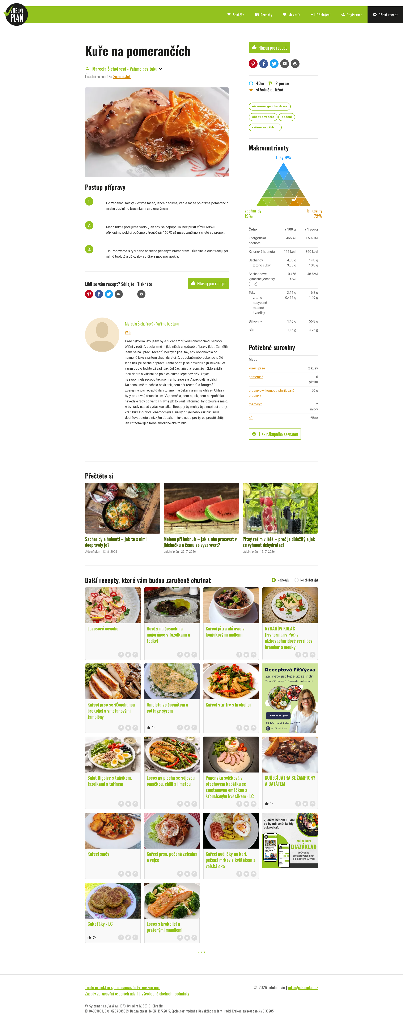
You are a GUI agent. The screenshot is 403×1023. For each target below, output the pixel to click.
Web (128, 332)
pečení (287, 117)
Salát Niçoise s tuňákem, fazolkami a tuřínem (110, 780)
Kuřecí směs (98, 853)
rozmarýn (255, 404)
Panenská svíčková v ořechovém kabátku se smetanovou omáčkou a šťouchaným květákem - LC (230, 786)
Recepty (263, 14)
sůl (251, 418)
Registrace (351, 14)
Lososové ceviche (103, 628)
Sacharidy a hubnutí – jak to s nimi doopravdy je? (116, 541)
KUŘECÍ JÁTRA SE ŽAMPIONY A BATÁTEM (290, 780)
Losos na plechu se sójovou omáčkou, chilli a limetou (171, 780)
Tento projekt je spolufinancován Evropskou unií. (122, 987)
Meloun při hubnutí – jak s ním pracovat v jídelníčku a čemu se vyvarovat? (200, 541)
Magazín (291, 14)
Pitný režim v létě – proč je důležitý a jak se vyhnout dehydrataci (279, 541)
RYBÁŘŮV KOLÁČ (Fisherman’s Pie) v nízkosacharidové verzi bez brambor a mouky (289, 637)
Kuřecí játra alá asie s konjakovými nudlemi (225, 631)
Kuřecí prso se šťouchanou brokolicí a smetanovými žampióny (111, 710)
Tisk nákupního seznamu (275, 434)
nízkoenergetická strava (269, 106)
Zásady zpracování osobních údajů (111, 993)
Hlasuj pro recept (208, 283)
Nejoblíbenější (309, 580)
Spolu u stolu (122, 76)
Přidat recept (385, 14)
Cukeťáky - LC (100, 923)
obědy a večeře (263, 117)
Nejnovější (283, 580)
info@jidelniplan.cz (303, 987)
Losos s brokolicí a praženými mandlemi (164, 926)
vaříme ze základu (265, 127)
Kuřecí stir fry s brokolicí (228, 704)
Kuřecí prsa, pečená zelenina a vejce (172, 856)
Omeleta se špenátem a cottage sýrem (167, 707)
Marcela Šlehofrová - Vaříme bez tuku (124, 69)
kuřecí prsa (257, 368)
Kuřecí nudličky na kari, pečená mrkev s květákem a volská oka (230, 859)
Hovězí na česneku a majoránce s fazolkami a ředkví (168, 634)
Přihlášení (320, 14)
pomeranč (256, 377)
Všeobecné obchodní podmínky (165, 993)
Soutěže (235, 14)
